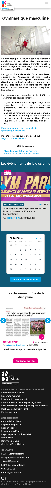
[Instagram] (2, 479)
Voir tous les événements (25, 279)
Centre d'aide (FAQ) (11, 421)
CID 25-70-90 (13, 218)
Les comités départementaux (15, 399)
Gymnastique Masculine (14, 138)
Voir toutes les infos (25, 361)
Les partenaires (9, 427)
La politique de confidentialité (16, 434)
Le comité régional (10, 396)
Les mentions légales (11, 431)
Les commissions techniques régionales (21, 402)
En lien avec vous (10, 412)
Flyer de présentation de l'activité (20, 151)
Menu (46, 3)
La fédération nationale (12, 392)
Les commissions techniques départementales (24, 405)
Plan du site (7, 437)
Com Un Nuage (24, 484)
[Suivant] (48, 187)
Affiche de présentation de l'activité (21, 153)
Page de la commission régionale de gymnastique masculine (19, 129)
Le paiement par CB (11, 424)
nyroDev (40, 481)
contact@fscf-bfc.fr (11, 472)
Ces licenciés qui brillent (13, 444)
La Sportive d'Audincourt (16, 345)
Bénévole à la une (10, 441)
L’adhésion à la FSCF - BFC (14, 409)
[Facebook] (5, 479)
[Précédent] (3, 187)
